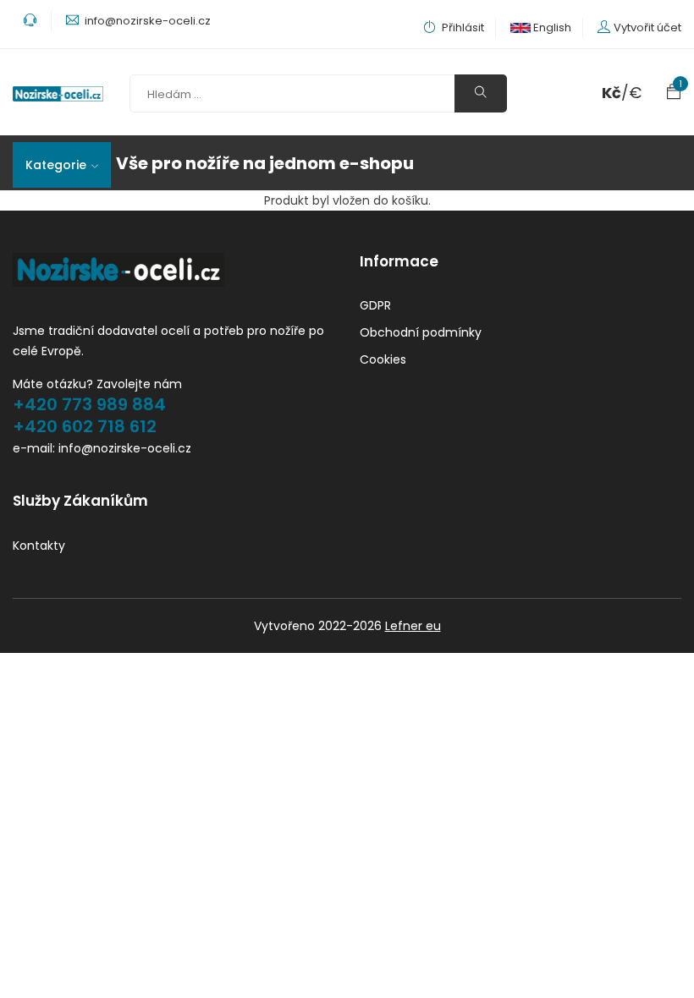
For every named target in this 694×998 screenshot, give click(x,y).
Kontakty (39, 545)
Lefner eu (413, 625)
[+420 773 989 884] (32, 21)
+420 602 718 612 (85, 426)
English (551, 27)
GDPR (375, 305)
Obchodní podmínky (421, 332)
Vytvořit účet (647, 27)
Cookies (383, 359)
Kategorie (55, 164)
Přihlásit (461, 27)
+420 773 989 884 (89, 404)
